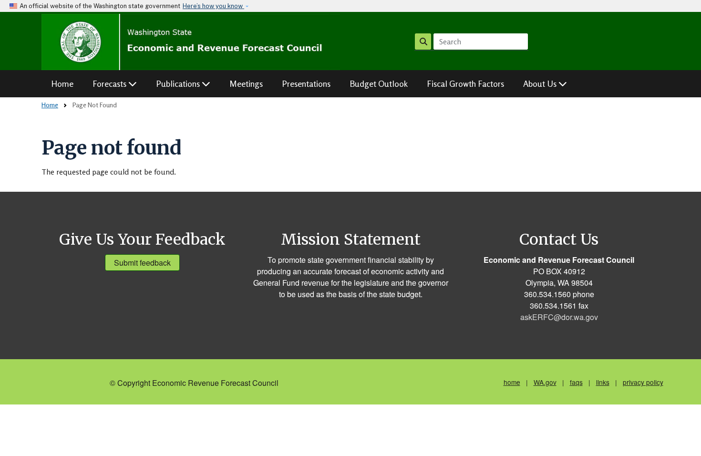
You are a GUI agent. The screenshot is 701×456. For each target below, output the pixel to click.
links (602, 382)
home (512, 382)
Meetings (246, 83)
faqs (576, 382)
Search (423, 41)
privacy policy (643, 382)
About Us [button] (540, 83)
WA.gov (545, 382)
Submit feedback (142, 262)
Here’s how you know (213, 6)
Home (62, 83)
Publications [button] (179, 83)
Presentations (306, 83)
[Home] (191, 42)
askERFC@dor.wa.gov (559, 316)
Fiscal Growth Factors (465, 83)
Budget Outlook (379, 83)
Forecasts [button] (110, 83)
